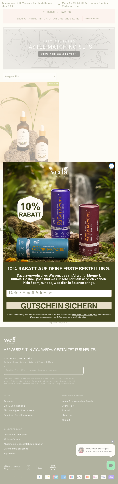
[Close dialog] (111, 165)
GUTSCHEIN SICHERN (59, 305)
